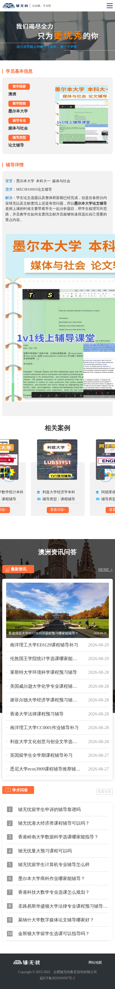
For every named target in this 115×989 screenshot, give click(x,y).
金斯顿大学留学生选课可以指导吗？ (49, 933)
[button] (9, 475)
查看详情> (58, 510)
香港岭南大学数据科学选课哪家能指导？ (54, 836)
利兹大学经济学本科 (58, 492)
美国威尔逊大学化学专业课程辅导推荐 (45, 686)
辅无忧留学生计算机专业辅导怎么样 (49, 864)
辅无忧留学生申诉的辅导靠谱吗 (45, 809)
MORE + (105, 570)
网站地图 (95, 962)
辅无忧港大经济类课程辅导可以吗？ (49, 823)
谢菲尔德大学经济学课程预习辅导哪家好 (45, 700)
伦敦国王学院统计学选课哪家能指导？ (45, 658)
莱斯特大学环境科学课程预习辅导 (43, 672)
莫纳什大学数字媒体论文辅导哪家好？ (51, 919)
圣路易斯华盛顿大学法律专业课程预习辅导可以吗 (58, 905)
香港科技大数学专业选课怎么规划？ (49, 892)
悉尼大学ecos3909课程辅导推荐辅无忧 (45, 769)
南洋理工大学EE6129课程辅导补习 (44, 644)
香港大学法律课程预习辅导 (37, 713)
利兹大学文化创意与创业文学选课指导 (45, 741)
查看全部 (104, 792)
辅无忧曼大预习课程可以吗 (40, 850)
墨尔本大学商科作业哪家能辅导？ (47, 878)
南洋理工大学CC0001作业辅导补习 (44, 727)
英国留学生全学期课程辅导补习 (41, 755)
